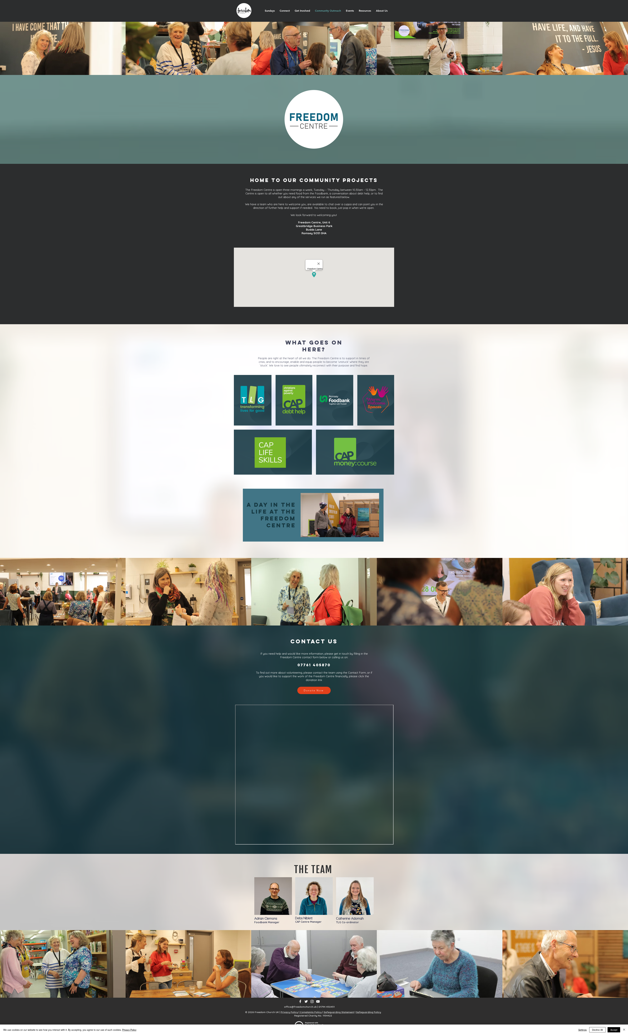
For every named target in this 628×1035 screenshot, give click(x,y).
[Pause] (305, 533)
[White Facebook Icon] (300, 1001)
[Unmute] (310, 533)
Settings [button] (582, 1029)
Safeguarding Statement (339, 1012)
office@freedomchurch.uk (300, 1006)
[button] (284, 11)
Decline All (597, 1029)
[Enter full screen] (375, 533)
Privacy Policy (289, 1012)
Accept (613, 1029)
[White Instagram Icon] (312, 1001)
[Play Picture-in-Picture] (369, 533)
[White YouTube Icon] (318, 1001)
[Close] (624, 1029)
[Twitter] (306, 1001)
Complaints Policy (310, 1012)
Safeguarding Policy (368, 1012)
